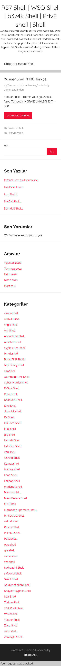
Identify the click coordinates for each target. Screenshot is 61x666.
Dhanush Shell (13, 399)
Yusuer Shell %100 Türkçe (25, 79)
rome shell (10, 556)
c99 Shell (9, 371)
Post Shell (10, 538)
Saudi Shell (11, 579)
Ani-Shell (9, 330)
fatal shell (10, 428)
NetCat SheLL (12, 201)
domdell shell (12, 411)
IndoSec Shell (12, 446)
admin (7, 89)
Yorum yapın (16, 132)
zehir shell (10, 631)
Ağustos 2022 (12, 262)
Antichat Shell (12, 342)
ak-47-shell (11, 313)
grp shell (9, 434)
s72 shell (9, 562)
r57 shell (9, 550)
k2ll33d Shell (12, 457)
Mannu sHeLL (12, 492)
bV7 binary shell (14, 365)
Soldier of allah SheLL (17, 585)
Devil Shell (10, 394)
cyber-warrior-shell (16, 382)
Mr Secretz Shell (14, 515)
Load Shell (10, 475)
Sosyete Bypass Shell (17, 590)
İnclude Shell (12, 440)
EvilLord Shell (12, 423)
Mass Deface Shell (15, 498)
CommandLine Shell (16, 376)
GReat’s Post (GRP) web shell (21, 180)
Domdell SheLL (13, 208)
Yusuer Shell (16, 128)
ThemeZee (30, 654)
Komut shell (11, 463)
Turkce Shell (11, 602)
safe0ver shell (13, 573)
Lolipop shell (12, 481)
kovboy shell (12, 469)
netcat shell (11, 521)
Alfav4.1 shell (12, 319)
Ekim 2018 (10, 274)
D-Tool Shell (11, 388)
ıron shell (9, 452)
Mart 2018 (10, 286)
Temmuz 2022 (13, 268)
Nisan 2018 (10, 280)
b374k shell (11, 353)
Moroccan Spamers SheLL (20, 510)
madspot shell (13, 486)
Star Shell (10, 596)
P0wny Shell (11, 527)
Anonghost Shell (14, 336)
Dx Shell (9, 417)
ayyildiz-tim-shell (14, 347)
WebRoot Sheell (14, 608)
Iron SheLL (10, 194)
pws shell (10, 544)
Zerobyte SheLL (14, 637)
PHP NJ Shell (12, 533)
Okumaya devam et (18, 115)
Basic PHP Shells (14, 359)
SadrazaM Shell (14, 567)
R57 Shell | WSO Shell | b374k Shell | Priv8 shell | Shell (30, 16)
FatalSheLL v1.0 (13, 187)
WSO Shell (10, 614)
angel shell (10, 324)
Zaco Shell (10, 625)
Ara (6, 145)
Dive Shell (10, 405)
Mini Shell (10, 504)
